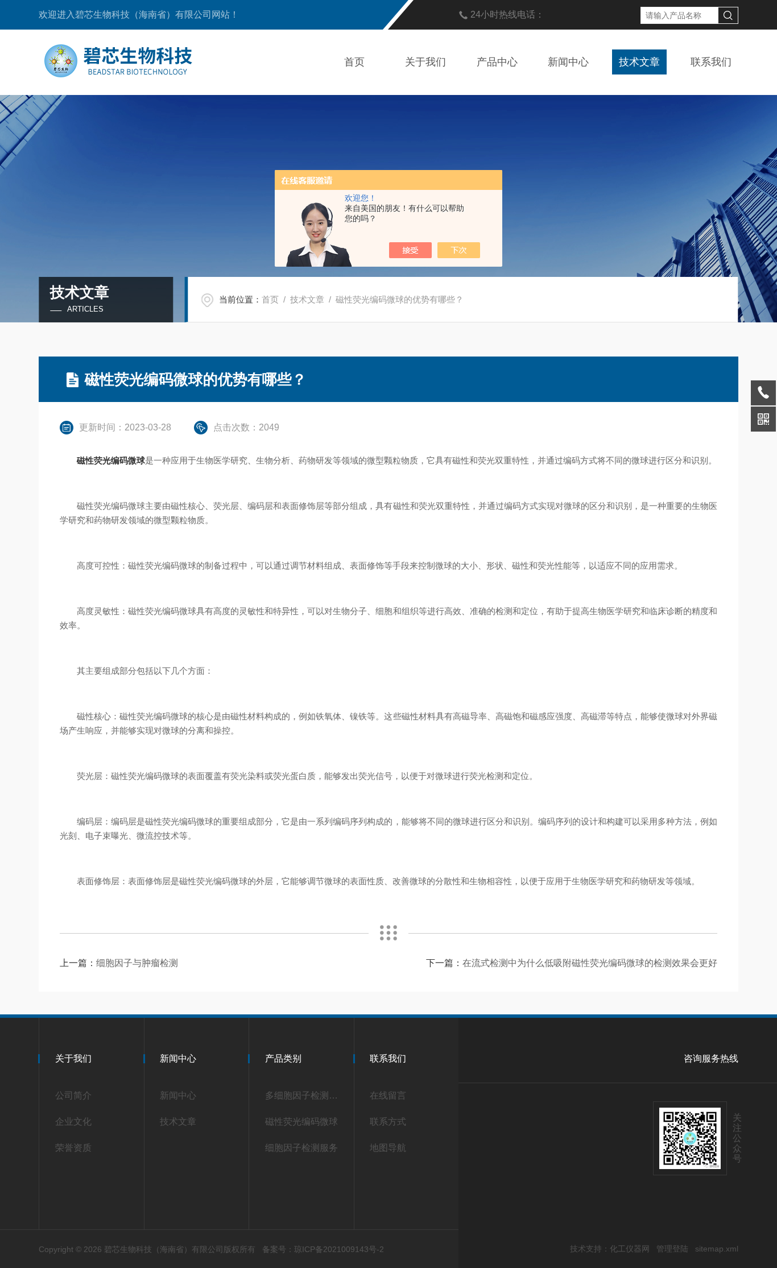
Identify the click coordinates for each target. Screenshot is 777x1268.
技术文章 (639, 62)
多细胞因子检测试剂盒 (305, 1095)
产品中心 (497, 62)
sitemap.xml (716, 1248)
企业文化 (73, 1121)
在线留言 (388, 1095)
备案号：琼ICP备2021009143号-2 (323, 1249)
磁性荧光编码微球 (301, 1121)
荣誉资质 (73, 1148)
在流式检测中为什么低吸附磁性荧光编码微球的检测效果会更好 (589, 963)
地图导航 (388, 1148)
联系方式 (388, 1121)
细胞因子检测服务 (301, 1148)
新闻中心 (568, 62)
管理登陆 (672, 1248)
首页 (354, 62)
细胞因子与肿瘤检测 (137, 963)
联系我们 (711, 62)
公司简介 (73, 1095)
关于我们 (425, 62)
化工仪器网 (630, 1248)
